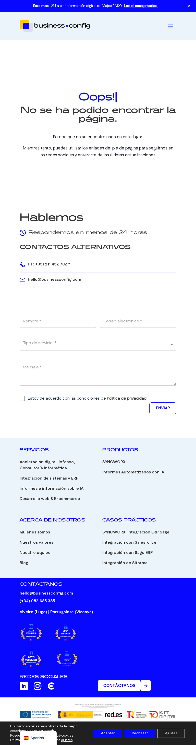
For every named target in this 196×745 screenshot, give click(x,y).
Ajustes (171, 733)
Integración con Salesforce (129, 542)
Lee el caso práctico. (141, 5)
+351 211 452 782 (51, 264)
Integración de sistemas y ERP (49, 478)
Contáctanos (119, 685)
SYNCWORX (113, 462)
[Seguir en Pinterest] (51, 686)
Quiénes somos (35, 532)
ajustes (66, 740)
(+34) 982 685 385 (37, 601)
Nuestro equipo (35, 553)
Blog (24, 563)
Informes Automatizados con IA (133, 472)
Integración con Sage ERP (127, 553)
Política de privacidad (126, 398)
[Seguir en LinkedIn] (24, 686)
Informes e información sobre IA (51, 489)
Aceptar (108, 733)
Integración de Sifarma (125, 563)
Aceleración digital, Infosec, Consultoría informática (47, 465)
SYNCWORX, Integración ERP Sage (135, 532)
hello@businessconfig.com (54, 280)
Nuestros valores (36, 542)
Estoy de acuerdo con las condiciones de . (88, 398)
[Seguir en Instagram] (37, 686)
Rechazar (140, 733)
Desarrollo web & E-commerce (50, 499)
